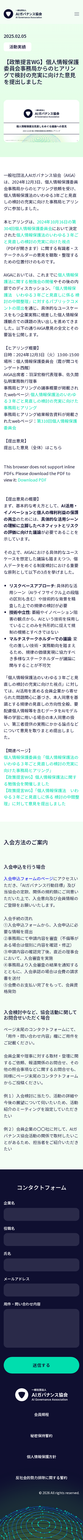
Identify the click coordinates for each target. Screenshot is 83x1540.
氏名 (7, 1253)
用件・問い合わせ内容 (22, 1304)
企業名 (9, 1203)
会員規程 (41, 1414)
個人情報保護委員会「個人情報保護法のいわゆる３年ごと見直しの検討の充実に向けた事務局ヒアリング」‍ (41, 763)
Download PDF (32, 480)
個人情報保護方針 (41, 1456)
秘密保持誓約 (41, 1435)
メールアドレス (17, 1278)
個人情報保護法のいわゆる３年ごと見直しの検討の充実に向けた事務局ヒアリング (41, 401)
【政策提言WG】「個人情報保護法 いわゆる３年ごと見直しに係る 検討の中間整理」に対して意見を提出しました (41, 797)
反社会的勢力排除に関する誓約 (41, 1477)
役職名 (9, 1228)
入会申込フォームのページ (28, 878)
